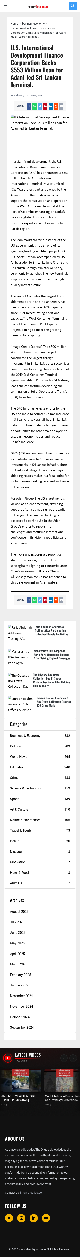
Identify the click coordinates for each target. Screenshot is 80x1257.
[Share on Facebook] (29, 106)
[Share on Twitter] (40, 106)
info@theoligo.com (32, 1192)
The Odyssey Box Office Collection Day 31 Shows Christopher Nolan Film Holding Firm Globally (51, 680)
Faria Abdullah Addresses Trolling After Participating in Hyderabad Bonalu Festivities (52, 630)
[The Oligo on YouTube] (7, 1058)
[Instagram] (21, 1218)
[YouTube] (46, 1218)
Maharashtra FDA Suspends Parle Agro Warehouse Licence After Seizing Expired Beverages (52, 654)
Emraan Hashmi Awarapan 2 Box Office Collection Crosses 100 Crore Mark (54, 701)
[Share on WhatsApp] (34, 106)
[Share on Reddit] (56, 106)
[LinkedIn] (34, 1218)
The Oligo (21, 1061)
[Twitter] (9, 1218)
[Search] (73, 6)
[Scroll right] (73, 1058)
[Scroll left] (64, 1058)
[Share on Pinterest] (45, 106)
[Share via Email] (61, 106)
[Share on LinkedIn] (51, 106)
